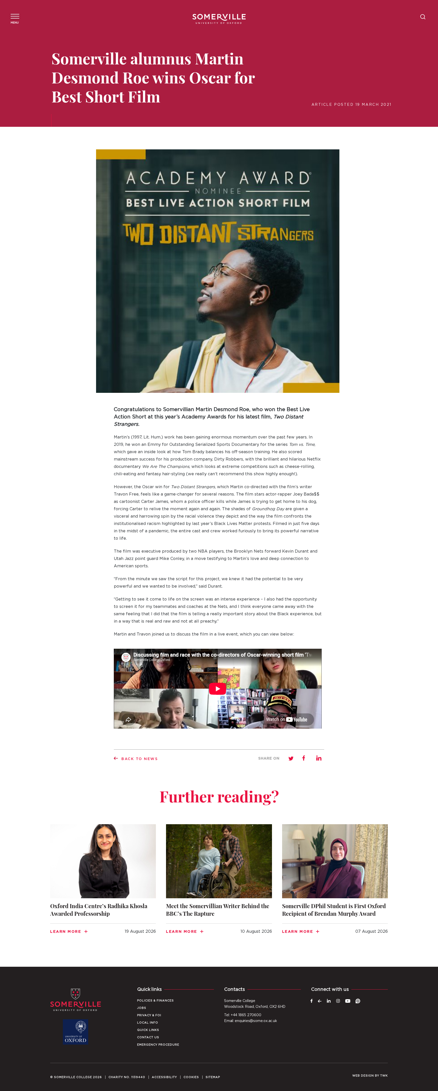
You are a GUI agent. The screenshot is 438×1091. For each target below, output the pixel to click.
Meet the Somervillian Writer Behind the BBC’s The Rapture (219, 885)
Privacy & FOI (149, 1015)
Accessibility (164, 1077)
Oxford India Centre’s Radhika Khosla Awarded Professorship (103, 885)
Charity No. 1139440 (126, 1077)
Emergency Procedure (158, 1044)
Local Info (147, 1022)
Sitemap (213, 1077)
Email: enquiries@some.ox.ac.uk (250, 1021)
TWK (384, 1075)
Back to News (139, 759)
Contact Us (148, 1037)
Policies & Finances (155, 1000)
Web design (363, 1075)
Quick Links (148, 1030)
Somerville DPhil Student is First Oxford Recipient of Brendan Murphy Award (335, 885)
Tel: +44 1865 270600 (242, 1015)
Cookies (191, 1077)
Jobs (141, 1008)
